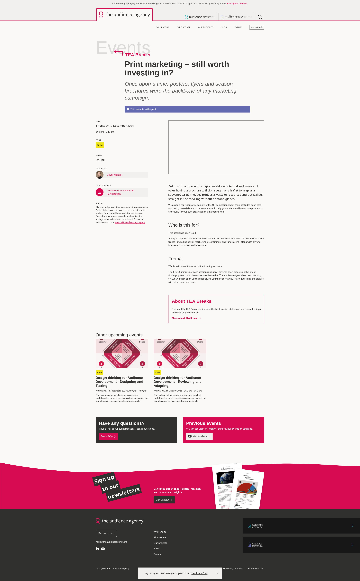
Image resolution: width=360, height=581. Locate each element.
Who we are (183, 27)
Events (239, 27)
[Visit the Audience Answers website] (199, 17)
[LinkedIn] (98, 548)
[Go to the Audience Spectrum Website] (301, 545)
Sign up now (162, 499)
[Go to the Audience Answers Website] (301, 526)
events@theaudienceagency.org (130, 222)
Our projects (205, 27)
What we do (163, 27)
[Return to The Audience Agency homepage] (119, 520)
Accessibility (228, 568)
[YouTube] (104, 548)
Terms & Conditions (254, 568)
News (224, 27)
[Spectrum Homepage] (236, 17)
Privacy (239, 568)
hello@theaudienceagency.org (111, 541)
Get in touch (257, 27)
